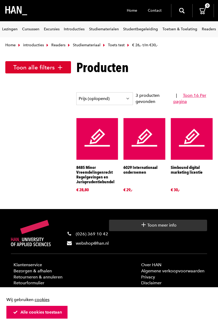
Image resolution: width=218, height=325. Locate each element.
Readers (57, 45)
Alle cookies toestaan (41, 312)
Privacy (148, 277)
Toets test (116, 45)
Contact (155, 10)
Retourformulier (29, 282)
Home (132, 10)
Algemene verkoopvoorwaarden (172, 270)
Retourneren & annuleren (38, 277)
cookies (42, 299)
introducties (33, 45)
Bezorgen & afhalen (33, 270)
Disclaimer (151, 282)
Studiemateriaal (86, 45)
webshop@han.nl (92, 243)
